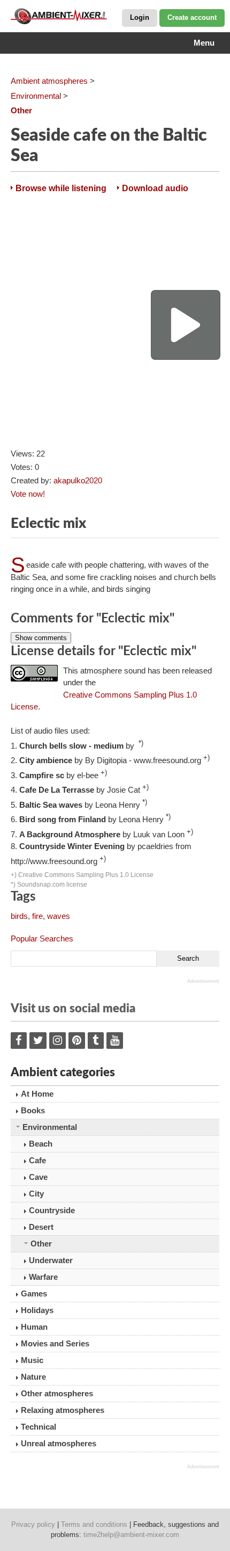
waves (58, 916)
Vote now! (28, 493)
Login (139, 17)
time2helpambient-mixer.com (131, 1535)
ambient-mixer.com (64, 16)
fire (37, 916)
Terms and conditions (94, 1524)
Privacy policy (33, 1524)
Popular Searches (42, 938)
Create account (192, 17)
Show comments (41, 638)
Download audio (155, 188)
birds (19, 916)
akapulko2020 (77, 480)
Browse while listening (61, 188)
